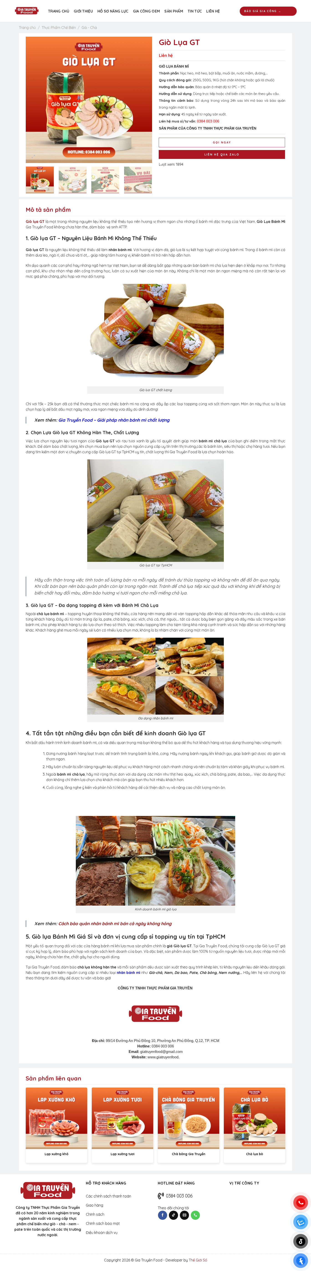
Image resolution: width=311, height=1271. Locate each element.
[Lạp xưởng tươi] (122, 1118)
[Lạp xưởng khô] (56, 1118)
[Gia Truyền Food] (26, 11)
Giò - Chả (89, 27)
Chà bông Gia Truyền (188, 1154)
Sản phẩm (173, 11)
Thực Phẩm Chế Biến (59, 27)
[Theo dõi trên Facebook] (162, 1215)
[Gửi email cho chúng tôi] (184, 1215)
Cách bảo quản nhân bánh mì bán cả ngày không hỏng (114, 923)
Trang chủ (27, 27)
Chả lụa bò (254, 1154)
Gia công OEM (146, 11)
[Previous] (34, 99)
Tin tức (195, 11)
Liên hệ (213, 11)
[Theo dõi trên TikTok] (173, 1215)
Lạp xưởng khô (56, 1154)
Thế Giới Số (198, 1260)
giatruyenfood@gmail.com (161, 1052)
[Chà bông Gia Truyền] (188, 1118)
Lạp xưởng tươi (123, 1154)
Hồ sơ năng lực (112, 11)
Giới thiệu (83, 11)
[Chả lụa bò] (254, 1118)
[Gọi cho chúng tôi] (195, 1215)
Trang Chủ (58, 11)
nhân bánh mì (128, 972)
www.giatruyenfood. (163, 1057)
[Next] (144, 99)
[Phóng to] (33, 156)
